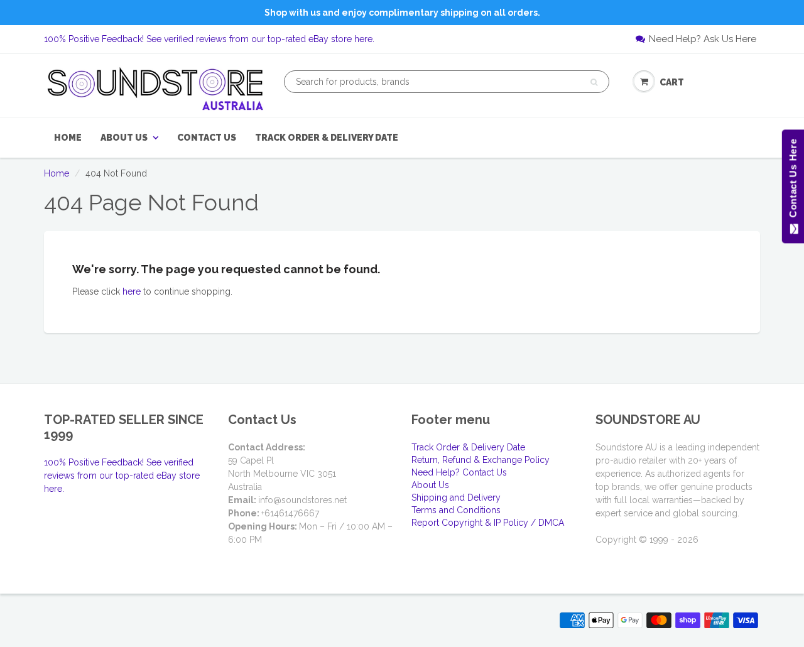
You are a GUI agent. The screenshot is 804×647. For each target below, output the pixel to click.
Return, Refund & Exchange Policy (480, 460)
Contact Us (206, 138)
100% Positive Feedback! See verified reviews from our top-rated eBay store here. (209, 39)
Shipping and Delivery (456, 497)
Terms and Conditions (456, 510)
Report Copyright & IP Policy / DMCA (487, 523)
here (131, 291)
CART (672, 82)
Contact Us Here (792, 181)
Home (68, 138)
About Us (124, 138)
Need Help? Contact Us (459, 472)
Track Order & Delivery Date (326, 138)
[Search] (594, 82)
